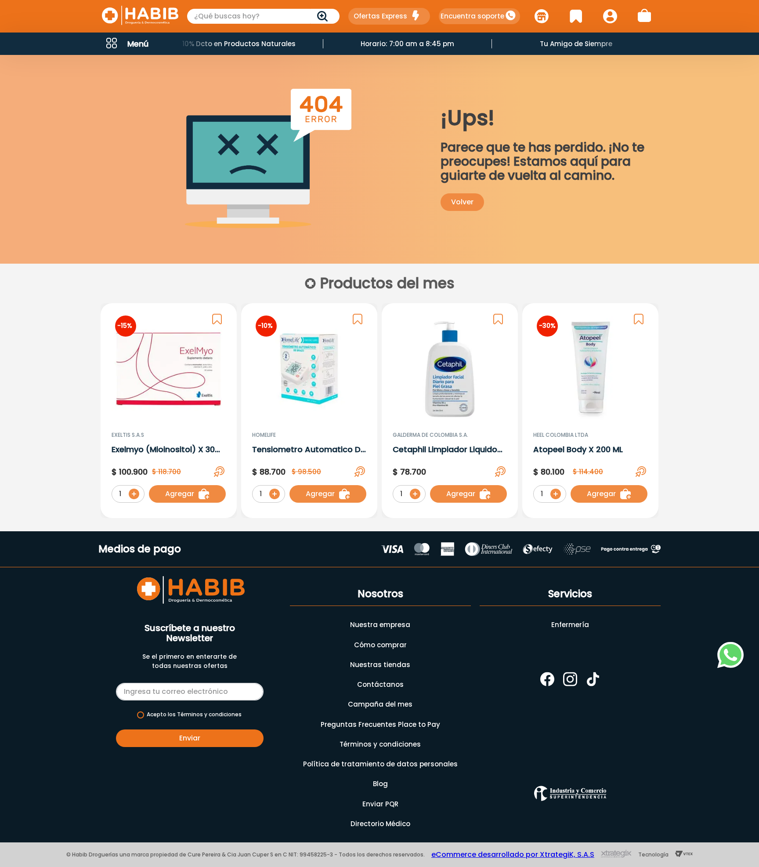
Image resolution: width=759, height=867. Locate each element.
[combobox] (263, 16)
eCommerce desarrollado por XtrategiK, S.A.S (512, 854)
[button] (126, 44)
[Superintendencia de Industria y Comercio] (570, 793)
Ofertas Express (380, 16)
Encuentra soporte (472, 16)
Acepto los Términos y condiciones (194, 714)
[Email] (190, 689)
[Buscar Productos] (324, 16)
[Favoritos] (576, 16)
